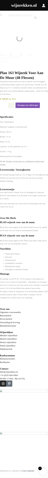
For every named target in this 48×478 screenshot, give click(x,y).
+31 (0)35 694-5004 (9, 375)
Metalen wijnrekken (8, 335)
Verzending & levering (10, 322)
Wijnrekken (6, 332)
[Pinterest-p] (9, 383)
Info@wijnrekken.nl (9, 372)
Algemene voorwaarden (10, 312)
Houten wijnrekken (8, 339)
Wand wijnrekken (7, 346)
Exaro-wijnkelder (28, 471)
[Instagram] (3, 383)
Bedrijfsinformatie (8, 326)
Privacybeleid (6, 319)
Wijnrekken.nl (24, 5)
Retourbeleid (5, 315)
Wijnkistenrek (6, 349)
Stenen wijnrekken (8, 342)
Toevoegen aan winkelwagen (27, 105)
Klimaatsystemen (7, 359)
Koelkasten (5, 362)
